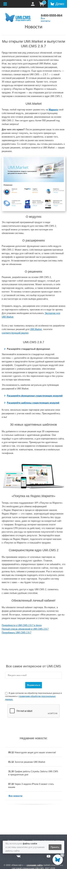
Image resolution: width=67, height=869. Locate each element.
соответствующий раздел (15, 333)
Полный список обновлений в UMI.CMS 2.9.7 (25, 629)
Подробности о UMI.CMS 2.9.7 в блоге (22, 625)
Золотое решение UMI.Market (30, 762)
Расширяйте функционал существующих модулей (35, 395)
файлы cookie (30, 843)
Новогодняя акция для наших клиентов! (35, 752)
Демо (59, 4)
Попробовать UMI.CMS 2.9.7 (16, 632)
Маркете (53, 109)
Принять (55, 847)
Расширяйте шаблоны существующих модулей (33, 402)
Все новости (15, 796)
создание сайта (35, 865)
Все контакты (45, 19)
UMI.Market (36, 329)
